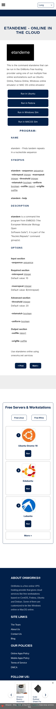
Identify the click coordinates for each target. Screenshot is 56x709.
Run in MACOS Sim (28, 121)
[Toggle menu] (3, 5)
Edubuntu (28, 481)
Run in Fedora (28, 103)
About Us (15, 629)
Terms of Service (19, 663)
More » (28, 535)
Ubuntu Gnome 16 (28, 445)
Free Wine (39, 418)
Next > (35, 366)
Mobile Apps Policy (20, 658)
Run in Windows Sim (28, 112)
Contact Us (16, 634)
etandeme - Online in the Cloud (28, 30)
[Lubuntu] (29, 505)
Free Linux (19, 418)
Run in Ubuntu (28, 93)
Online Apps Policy (20, 653)
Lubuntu (28, 516)
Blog (13, 638)
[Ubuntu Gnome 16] (29, 435)
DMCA (14, 667)
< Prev (21, 366)
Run (28, 453)
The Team (16, 625)
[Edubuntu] (29, 470)
